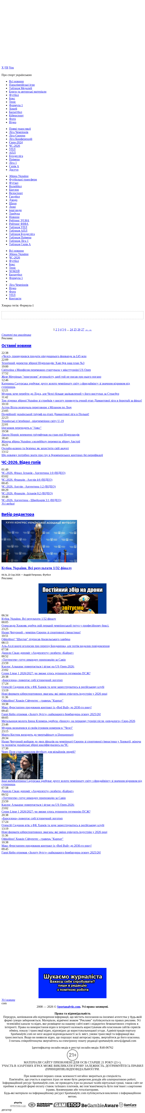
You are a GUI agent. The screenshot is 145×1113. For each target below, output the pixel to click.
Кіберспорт (16, 115)
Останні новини (16, 345)
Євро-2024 (16, 142)
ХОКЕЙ (14, 271)
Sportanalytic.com (68, 1006)
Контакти (15, 298)
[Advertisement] (30, 911)
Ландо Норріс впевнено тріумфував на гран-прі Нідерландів (40, 434)
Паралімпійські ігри (22, 84)
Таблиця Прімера (20, 237)
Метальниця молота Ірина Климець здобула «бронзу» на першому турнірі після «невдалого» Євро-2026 (68, 721)
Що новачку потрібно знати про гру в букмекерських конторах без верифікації (52, 455)
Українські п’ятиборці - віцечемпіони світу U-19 (33, 421)
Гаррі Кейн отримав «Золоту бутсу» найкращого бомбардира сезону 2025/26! (51, 714)
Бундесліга (16, 156)
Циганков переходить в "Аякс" (22, 427)
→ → (88, 329)
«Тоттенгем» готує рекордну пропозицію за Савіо (34, 659)
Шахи (13, 203)
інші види (15, 210)
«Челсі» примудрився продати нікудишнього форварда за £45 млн (44, 356)
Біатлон (14, 189)
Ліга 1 (13, 162)
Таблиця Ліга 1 (19, 240)
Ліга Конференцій (20, 139)
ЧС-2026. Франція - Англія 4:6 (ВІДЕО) (27, 479)
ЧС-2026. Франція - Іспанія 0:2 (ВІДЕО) (27, 493)
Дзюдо (13, 200)
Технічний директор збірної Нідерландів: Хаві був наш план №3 (43, 363)
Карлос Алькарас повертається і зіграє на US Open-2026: (38, 666)
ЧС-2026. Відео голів (21, 462)
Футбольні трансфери (23, 179)
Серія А (14, 166)
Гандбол (14, 196)
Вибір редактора (18, 514)
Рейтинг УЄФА (19, 220)
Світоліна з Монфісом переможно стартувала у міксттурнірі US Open (46, 369)
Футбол (14, 95)
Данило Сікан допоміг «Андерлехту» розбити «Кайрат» (38, 652)
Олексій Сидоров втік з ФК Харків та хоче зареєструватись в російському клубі (53, 687)
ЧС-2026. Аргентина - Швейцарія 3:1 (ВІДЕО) (31, 500)
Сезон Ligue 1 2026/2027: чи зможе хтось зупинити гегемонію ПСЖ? (46, 673)
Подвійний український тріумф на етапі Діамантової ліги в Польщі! (45, 414)
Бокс (12, 98)
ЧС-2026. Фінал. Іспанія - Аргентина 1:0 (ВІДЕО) (33, 472)
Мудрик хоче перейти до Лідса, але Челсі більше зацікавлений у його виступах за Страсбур (60, 393)
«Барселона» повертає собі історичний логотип (32, 680)
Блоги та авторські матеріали (27, 91)
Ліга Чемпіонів (18, 132)
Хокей (13, 108)
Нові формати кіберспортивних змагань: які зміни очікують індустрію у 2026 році (54, 693)
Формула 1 (16, 105)
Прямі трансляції (20, 128)
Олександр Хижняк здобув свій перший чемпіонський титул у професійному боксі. (55, 625)
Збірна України (19, 176)
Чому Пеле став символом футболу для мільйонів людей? (39, 751)
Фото (12, 118)
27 (82, 329)
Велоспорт (16, 193)
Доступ (14, 169)
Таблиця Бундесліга (22, 234)
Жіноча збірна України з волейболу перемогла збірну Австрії (41, 441)
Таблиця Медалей (20, 88)
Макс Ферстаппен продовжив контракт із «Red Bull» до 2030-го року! (47, 707)
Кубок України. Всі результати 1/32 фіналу (37, 568)
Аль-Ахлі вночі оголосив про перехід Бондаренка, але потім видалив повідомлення (56, 646)
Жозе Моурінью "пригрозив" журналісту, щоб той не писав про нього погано (51, 376)
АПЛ (12, 152)
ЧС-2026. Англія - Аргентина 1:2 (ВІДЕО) (29, 486)
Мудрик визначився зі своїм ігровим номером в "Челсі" (37, 727)
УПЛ (12, 149)
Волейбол (15, 186)
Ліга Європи (17, 135)
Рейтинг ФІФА (19, 223)
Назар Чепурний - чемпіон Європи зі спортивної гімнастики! (41, 632)
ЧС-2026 (14, 145)
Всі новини (16, 81)
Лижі (12, 206)
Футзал (13, 182)
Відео (12, 122)
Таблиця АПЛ (18, 230)
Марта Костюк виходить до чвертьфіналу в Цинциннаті (37, 734)
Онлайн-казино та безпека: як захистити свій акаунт (35, 448)
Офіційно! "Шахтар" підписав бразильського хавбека (36, 639)
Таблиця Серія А (20, 244)
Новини (14, 217)
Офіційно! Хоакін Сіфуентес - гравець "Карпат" (32, 700)
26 (78, 329)
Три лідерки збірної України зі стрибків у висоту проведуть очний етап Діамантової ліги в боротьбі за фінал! (72, 400)
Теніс (12, 101)
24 (71, 329)
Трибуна (14, 213)
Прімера (14, 159)
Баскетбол (15, 112)
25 (75, 329)
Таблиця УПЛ (18, 227)
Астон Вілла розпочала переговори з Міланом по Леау (37, 407)
